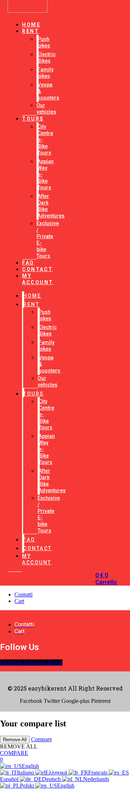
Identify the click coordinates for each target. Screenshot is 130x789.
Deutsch (52, 779)
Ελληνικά (57, 772)
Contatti (23, 594)
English (30, 766)
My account (37, 279)
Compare (41, 739)
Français (98, 772)
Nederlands (96, 779)
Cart (19, 601)
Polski (27, 785)
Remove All (15, 739)
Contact (37, 269)
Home (32, 296)
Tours (33, 119)
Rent (30, 31)
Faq (29, 540)
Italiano (26, 772)
